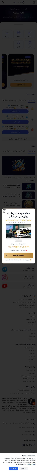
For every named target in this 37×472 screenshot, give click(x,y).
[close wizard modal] (4, 210)
